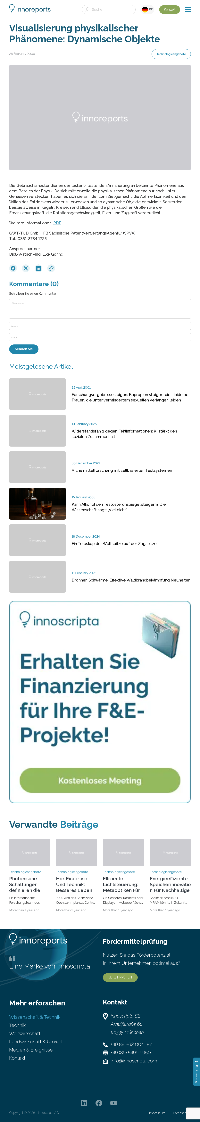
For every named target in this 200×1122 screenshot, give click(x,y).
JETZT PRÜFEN (120, 977)
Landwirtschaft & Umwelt (36, 1041)
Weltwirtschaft (24, 1033)
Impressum (157, 1113)
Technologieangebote (171, 54)
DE (150, 9)
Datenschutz (182, 1113)
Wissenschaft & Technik (34, 1017)
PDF (57, 223)
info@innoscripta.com (134, 1061)
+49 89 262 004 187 (131, 1044)
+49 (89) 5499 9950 (131, 1052)
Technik (17, 1025)
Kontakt (169, 9)
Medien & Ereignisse (31, 1050)
